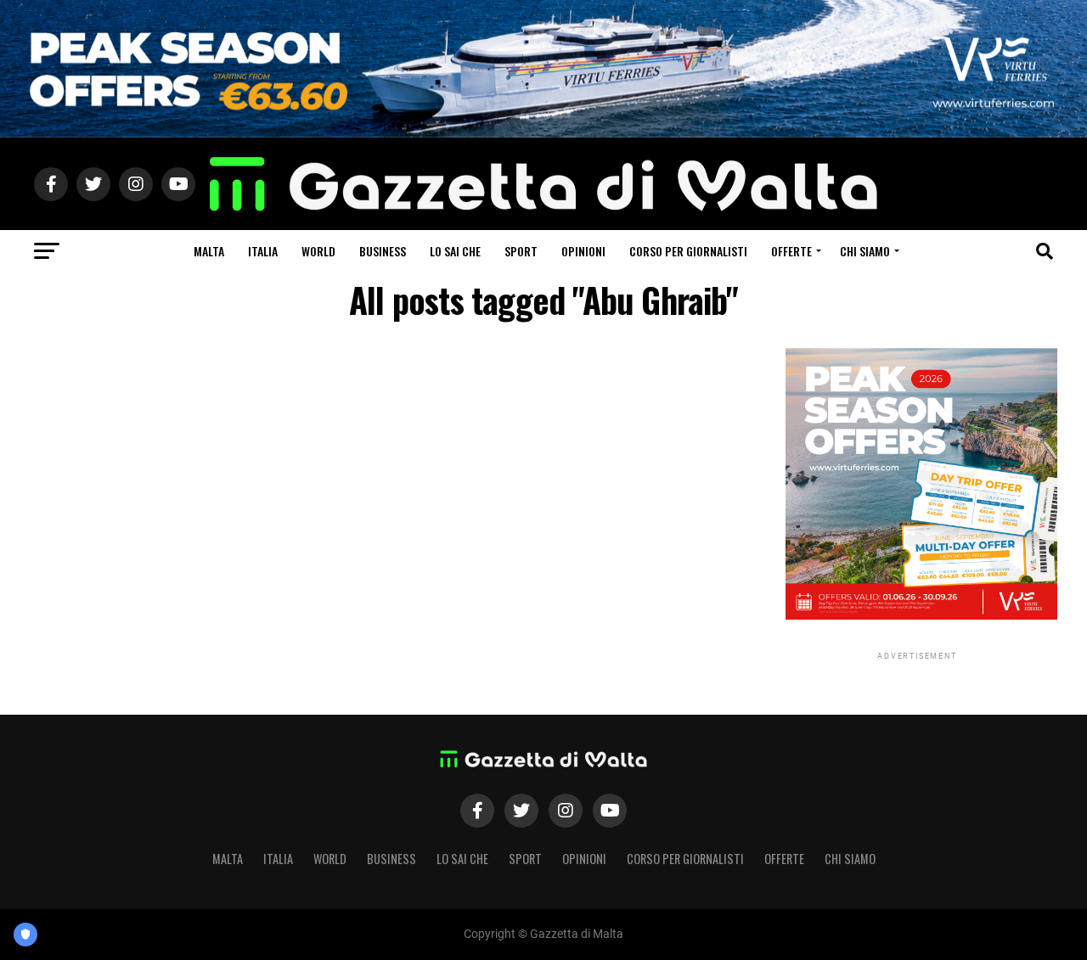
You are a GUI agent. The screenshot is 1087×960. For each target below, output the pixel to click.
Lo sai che (455, 251)
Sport (521, 251)
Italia (263, 251)
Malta (209, 251)
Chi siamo (865, 251)
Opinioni (583, 251)
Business (382, 251)
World (318, 251)
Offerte (791, 251)
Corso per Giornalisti (688, 251)
